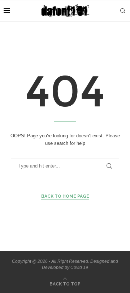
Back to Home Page (65, 196)
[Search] (122, 10)
